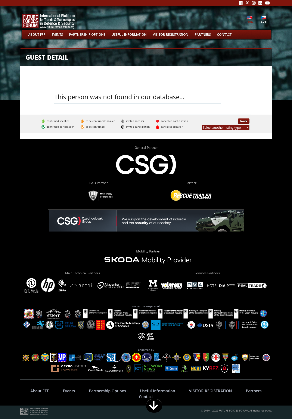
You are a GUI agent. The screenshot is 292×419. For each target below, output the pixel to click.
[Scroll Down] (154, 406)
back (243, 121)
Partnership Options (87, 34)
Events (57, 34)
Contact (224, 34)
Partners (203, 34)
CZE (264, 22)
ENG (249, 22)
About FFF (36, 34)
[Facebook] (241, 3)
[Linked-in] (260, 3)
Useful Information (129, 34)
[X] (247, 3)
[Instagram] (254, 3)
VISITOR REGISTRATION (170, 34)
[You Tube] (267, 3)
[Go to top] (275, 406)
